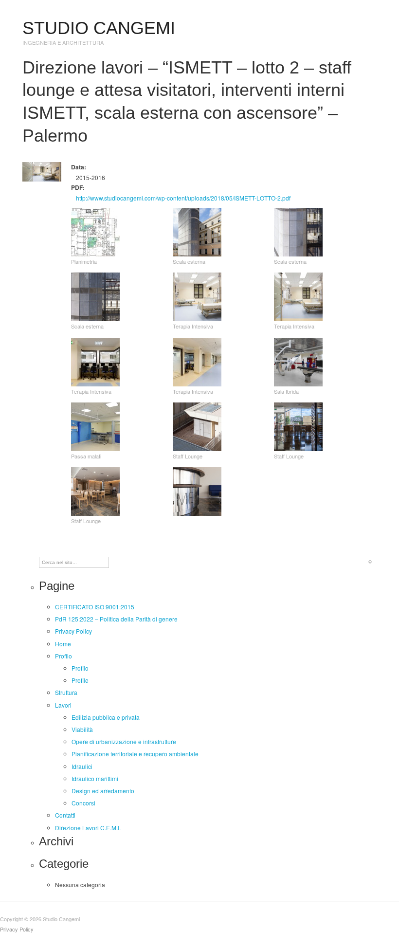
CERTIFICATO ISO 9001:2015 (94, 606)
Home (63, 643)
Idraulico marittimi (95, 778)
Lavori (63, 705)
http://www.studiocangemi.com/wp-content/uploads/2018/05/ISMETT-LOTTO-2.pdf (183, 198)
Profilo (63, 656)
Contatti (65, 815)
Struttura (66, 692)
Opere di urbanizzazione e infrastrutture (124, 741)
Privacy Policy (73, 631)
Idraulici (82, 766)
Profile (80, 680)
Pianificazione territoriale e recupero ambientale (135, 753)
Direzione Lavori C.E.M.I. (88, 827)
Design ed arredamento (103, 790)
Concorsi (83, 803)
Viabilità (82, 729)
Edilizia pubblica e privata (106, 717)
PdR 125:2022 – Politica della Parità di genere (116, 619)
